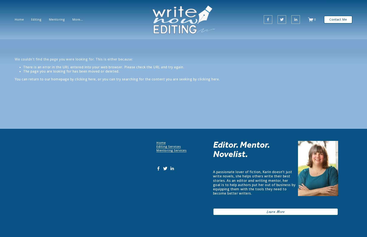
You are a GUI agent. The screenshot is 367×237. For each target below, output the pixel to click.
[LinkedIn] (295, 19)
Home (19, 20)
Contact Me (338, 19)
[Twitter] (282, 19)
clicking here (85, 79)
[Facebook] (268, 19)
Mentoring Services (171, 150)
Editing (36, 20)
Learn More (276, 211)
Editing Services (168, 147)
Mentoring (57, 20)
